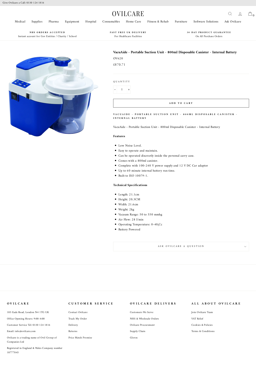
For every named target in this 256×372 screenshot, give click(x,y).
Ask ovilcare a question (181, 246)
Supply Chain (137, 331)
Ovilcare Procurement (142, 325)
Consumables (111, 21)
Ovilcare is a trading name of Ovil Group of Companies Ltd (32, 339)
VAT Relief (197, 318)
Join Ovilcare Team (202, 312)
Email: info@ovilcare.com (21, 331)
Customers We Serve (141, 312)
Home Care (133, 21)
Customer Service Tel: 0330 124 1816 (28, 325)
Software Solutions (205, 21)
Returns (72, 331)
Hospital (90, 21)
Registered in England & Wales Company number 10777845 (35, 350)
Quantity (121, 82)
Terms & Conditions (203, 331)
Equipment (72, 21)
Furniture (181, 21)
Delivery (73, 325)
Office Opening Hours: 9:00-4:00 (26, 318)
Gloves (134, 337)
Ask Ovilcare (232, 21)
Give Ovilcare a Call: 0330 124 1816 (23, 3)
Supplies (37, 21)
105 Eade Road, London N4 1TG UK (28, 312)
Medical (20, 21)
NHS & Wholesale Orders (144, 318)
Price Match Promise (80, 337)
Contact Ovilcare (77, 312)
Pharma (54, 21)
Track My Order (77, 318)
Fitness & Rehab (158, 21)
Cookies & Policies (202, 325)
